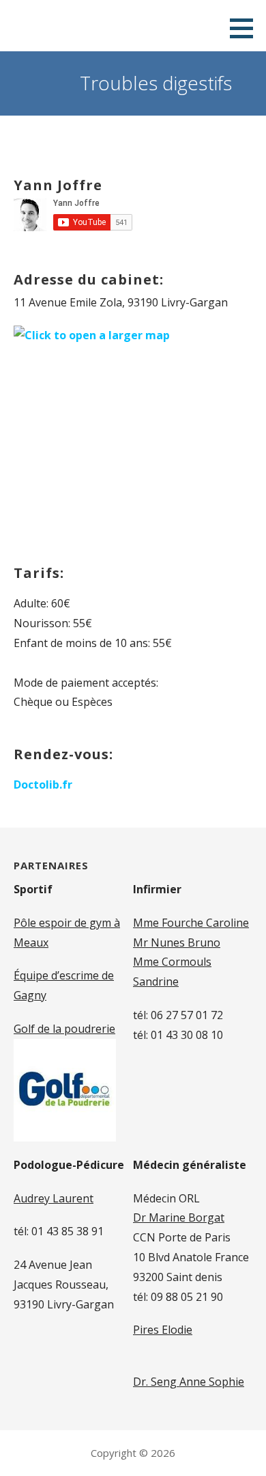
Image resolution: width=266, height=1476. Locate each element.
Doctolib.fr (43, 784)
